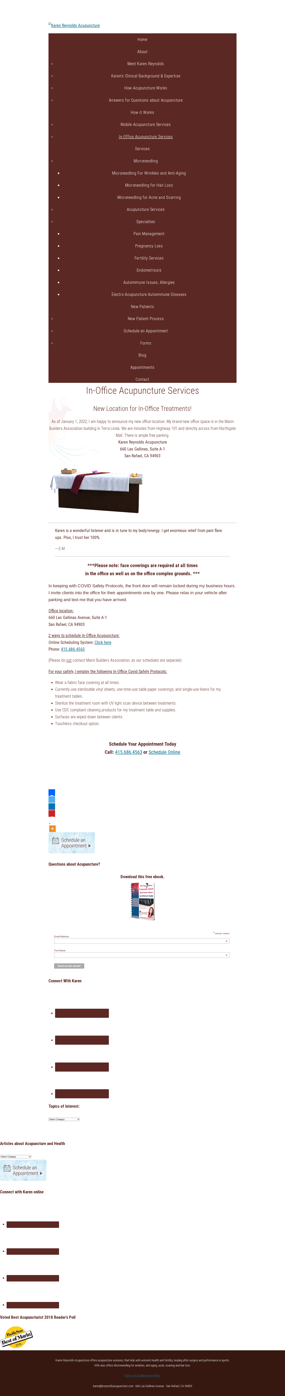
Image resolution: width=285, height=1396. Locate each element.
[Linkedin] (51, 806)
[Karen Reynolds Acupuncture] (74, 25)
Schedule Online (164, 752)
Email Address (141, 936)
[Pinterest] (51, 813)
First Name (141, 950)
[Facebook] (51, 792)
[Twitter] (51, 799)
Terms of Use (133, 1376)
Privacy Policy (151, 1376)
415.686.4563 (73, 649)
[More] (52, 824)
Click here (103, 642)
